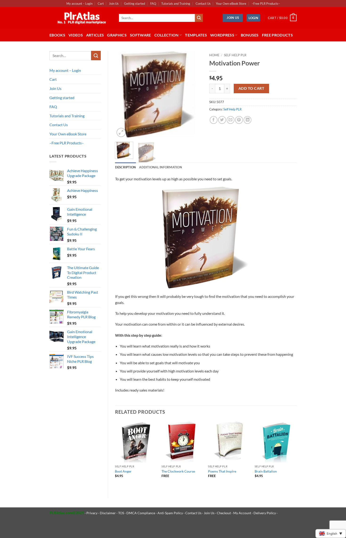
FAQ (153, 3)
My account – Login (79, 3)
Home (214, 55)
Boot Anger (123, 471)
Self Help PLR (235, 55)
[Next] (194, 94)
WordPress (222, 35)
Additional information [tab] (160, 167)
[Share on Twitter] (222, 120)
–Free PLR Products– (266, 3)
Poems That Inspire (222, 471)
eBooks (57, 35)
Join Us (114, 3)
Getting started (134, 3)
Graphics (117, 35)
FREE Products (277, 35)
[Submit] (199, 18)
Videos (75, 35)
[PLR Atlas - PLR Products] (80, 17)
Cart (101, 3)
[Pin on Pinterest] (239, 120)
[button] (253, 18)
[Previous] (122, 94)
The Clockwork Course (178, 471)
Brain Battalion (266, 471)
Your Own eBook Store (231, 3)
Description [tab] (125, 167)
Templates (196, 35)
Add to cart (251, 88)
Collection (166, 35)
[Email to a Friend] (230, 120)
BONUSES (250, 35)
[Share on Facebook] (213, 120)
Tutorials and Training (175, 3)
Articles (95, 35)
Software (140, 35)
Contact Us (203, 3)
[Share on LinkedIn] (247, 120)
